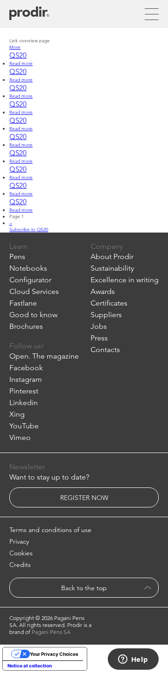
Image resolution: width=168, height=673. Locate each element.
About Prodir (112, 256)
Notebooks (28, 268)
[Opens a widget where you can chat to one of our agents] (133, 660)
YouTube (24, 425)
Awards (103, 291)
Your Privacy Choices (54, 654)
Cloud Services (34, 291)
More (15, 47)
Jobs (99, 326)
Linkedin (23, 402)
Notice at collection (29, 665)
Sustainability (112, 268)
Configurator (30, 279)
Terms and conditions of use (50, 530)
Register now (84, 497)
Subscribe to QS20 (28, 229)
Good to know (33, 314)
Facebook (26, 367)
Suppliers (106, 314)
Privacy (19, 541)
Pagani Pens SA (51, 631)
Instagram (25, 379)
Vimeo (20, 437)
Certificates (109, 303)
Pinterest (23, 390)
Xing (17, 414)
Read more (21, 63)
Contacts (105, 349)
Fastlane (23, 303)
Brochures (26, 326)
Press (99, 337)
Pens (17, 256)
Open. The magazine (44, 356)
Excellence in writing (125, 279)
